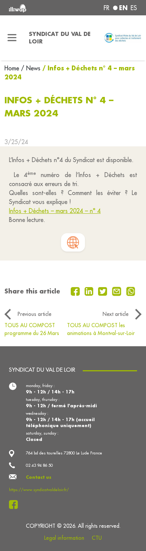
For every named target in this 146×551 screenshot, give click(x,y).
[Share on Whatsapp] (131, 290)
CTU (97, 538)
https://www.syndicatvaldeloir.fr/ (39, 489)
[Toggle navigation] (12, 38)
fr (106, 8)
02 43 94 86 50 (39, 465)
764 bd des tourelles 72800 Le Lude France (64, 453)
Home (12, 68)
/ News (30, 68)
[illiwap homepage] (33, 7)
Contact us (38, 477)
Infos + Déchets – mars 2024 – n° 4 (55, 210)
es (134, 8)
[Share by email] (117, 290)
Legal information (64, 538)
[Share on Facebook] (76, 290)
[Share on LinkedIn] (90, 290)
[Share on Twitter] (103, 290)
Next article (115, 314)
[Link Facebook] (15, 504)
